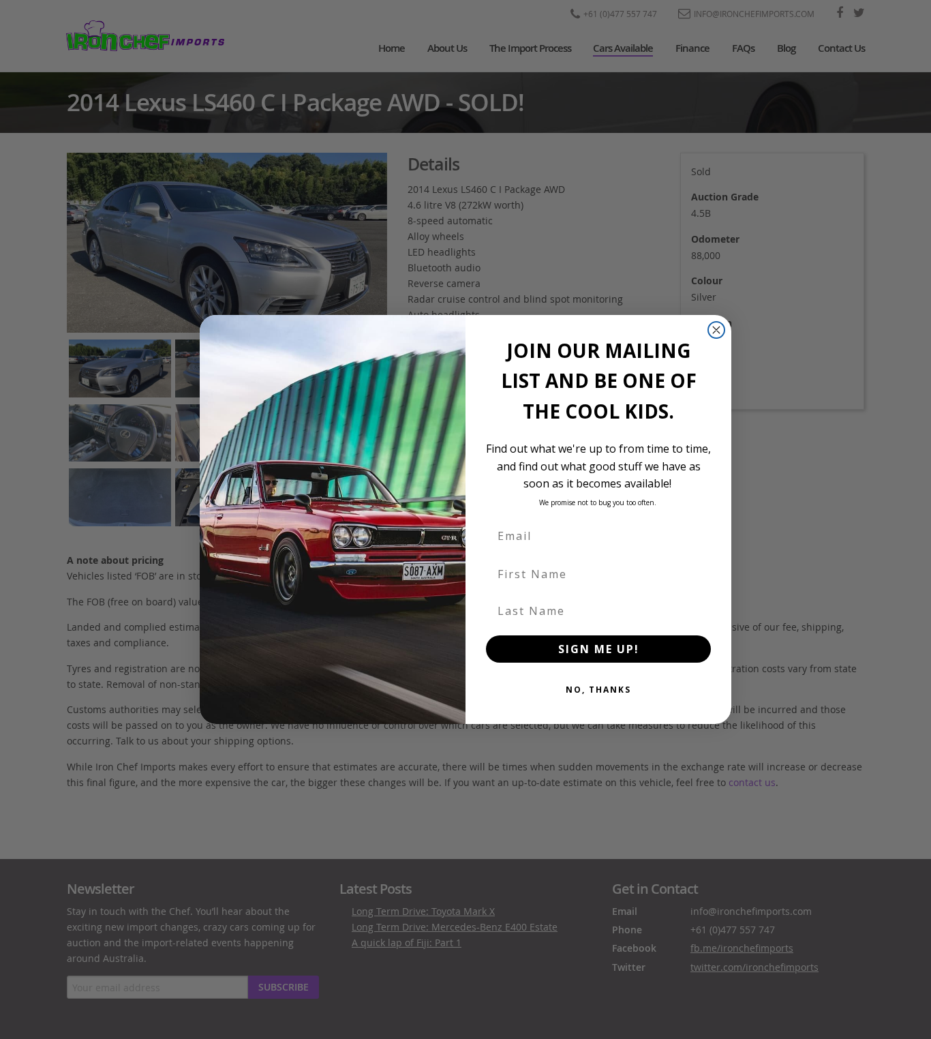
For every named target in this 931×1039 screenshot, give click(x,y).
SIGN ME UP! (598, 649)
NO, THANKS (598, 689)
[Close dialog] (716, 330)
